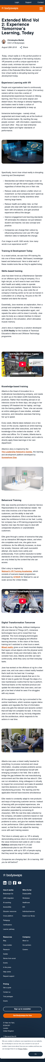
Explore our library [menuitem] (28, 916)
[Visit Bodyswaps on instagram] (9, 883)
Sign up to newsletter (22, 1009)
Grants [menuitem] (5, 1001)
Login (17, 2)
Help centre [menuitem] (7, 972)
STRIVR (16, 577)
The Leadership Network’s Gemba (17, 452)
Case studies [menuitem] (7, 945)
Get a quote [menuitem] (7, 987)
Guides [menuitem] (5, 954)
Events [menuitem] (5, 963)
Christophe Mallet (15, 40)
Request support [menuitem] (8, 976)
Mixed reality (7, 647)
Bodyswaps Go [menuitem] (8, 893)
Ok (36, 1054)
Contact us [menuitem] (6, 992)
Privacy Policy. (22, 1049)
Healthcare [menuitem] (26, 902)
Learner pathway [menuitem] (9, 929)
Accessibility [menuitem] (7, 907)
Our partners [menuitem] (26, 945)
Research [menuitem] (6, 949)
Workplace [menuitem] (26, 898)
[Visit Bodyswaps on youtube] (19, 883)
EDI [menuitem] (23, 907)
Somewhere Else (9, 458)
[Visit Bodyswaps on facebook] (14, 883)
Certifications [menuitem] (7, 925)
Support (28, 2)
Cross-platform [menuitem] (8, 916)
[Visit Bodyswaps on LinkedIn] (4, 883)
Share (25, 47)
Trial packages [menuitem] (8, 996)
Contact (40, 2)
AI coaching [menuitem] (7, 902)
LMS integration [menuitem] (8, 898)
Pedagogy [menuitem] (6, 920)
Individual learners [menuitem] (28, 911)
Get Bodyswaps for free (22, 1015)
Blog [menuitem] (4, 940)
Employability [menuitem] (26, 893)
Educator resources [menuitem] (9, 911)
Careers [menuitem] (25, 949)
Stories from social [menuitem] (9, 958)
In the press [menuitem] (7, 967)
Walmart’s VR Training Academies (17, 571)
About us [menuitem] (25, 940)
